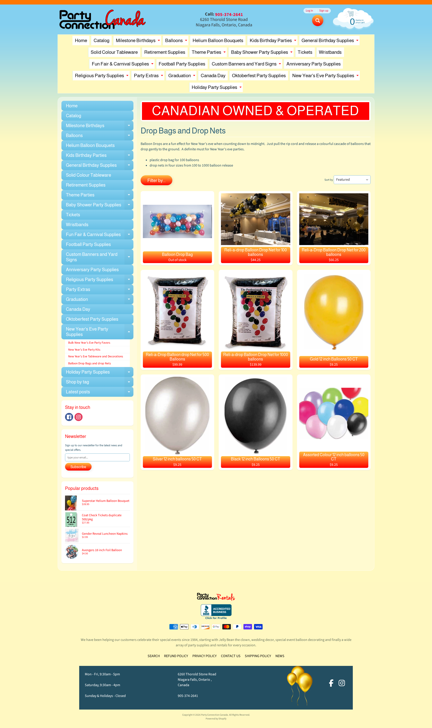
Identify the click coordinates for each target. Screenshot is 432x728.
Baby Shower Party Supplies (262, 53)
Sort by (328, 180)
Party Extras (149, 76)
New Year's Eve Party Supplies (326, 76)
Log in (309, 10)
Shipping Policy (258, 656)
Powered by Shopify (216, 718)
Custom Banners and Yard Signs (247, 65)
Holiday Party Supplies (217, 88)
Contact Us (231, 656)
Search (154, 656)
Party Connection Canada (214, 715)
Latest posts (99, 393)
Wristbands (330, 52)
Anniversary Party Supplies (313, 63)
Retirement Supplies (164, 52)
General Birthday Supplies (331, 41)
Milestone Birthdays (138, 41)
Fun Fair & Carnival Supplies (123, 65)
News (279, 656)
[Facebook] (69, 417)
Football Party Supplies (182, 63)
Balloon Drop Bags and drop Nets (89, 363)
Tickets (305, 52)
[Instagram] (78, 417)
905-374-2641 (188, 695)
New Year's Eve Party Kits (84, 349)
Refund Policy (176, 656)
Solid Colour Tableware (114, 52)
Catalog (101, 40)
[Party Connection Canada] (103, 19)
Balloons (176, 41)
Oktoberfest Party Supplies (259, 75)
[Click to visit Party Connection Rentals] (216, 598)
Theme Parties (209, 53)
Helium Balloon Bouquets (218, 40)
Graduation (182, 76)
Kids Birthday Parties (273, 41)
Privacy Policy (204, 656)
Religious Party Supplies (102, 76)
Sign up (323, 10)
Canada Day (213, 75)
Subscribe (78, 467)
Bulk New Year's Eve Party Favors (89, 342)
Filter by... (156, 180)
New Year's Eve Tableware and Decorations (95, 356)
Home (81, 40)
